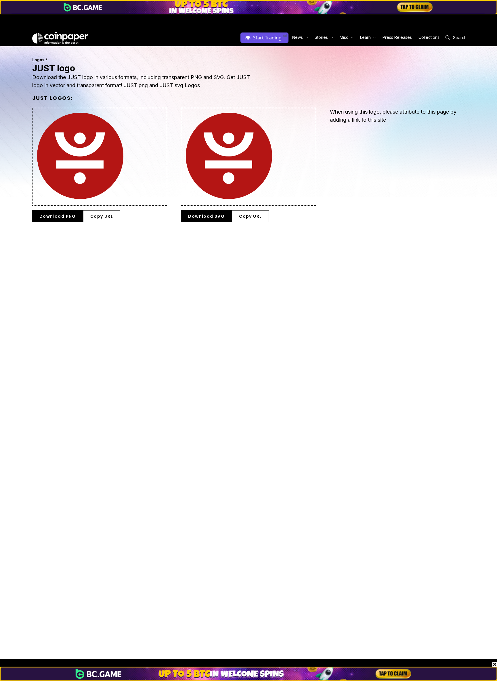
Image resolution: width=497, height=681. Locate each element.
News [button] (297, 37)
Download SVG (206, 216)
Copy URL (101, 216)
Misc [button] (344, 37)
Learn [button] (365, 37)
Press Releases (397, 37)
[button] (397, 37)
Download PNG (57, 216)
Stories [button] (321, 37)
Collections (428, 37)
